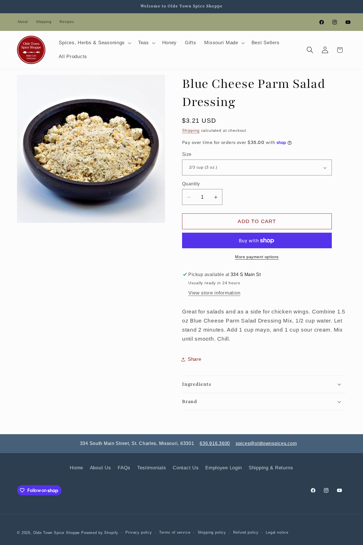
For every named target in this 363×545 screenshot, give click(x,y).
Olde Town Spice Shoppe (56, 533)
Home (76, 467)
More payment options (257, 257)
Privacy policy (138, 532)
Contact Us (186, 467)
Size (187, 154)
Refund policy (246, 532)
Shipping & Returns (271, 467)
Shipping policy (212, 532)
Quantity (191, 183)
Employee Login (223, 467)
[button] (94, 43)
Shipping (44, 22)
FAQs (124, 467)
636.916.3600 (215, 443)
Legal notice (277, 532)
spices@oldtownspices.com (266, 443)
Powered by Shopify (99, 533)
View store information (214, 293)
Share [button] (194, 359)
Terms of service (174, 532)
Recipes (67, 22)
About (23, 22)
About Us (100, 467)
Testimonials (151, 467)
